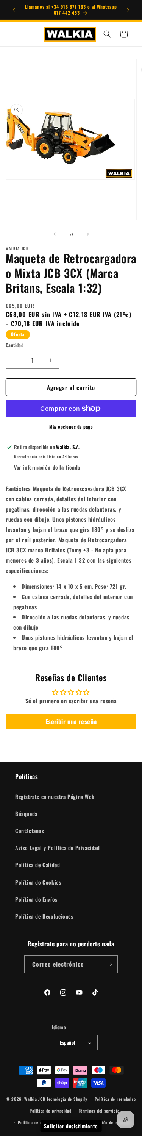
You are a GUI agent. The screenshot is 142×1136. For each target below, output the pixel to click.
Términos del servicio (99, 1111)
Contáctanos (29, 831)
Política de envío (34, 1122)
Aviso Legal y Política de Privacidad (57, 848)
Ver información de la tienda (47, 467)
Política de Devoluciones (44, 916)
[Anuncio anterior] (14, 10)
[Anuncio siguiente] (128, 10)
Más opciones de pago (71, 426)
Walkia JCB (34, 1099)
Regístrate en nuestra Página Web (54, 797)
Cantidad (14, 345)
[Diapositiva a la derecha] (88, 234)
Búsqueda (26, 814)
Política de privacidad (50, 1111)
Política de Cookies (38, 882)
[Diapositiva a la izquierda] (54, 234)
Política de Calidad (37, 865)
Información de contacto (108, 1122)
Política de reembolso (115, 1099)
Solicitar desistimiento (71, 1126)
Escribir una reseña (71, 721)
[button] (15, 34)
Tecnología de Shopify (67, 1099)
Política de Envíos (36, 899)
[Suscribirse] (109, 964)
